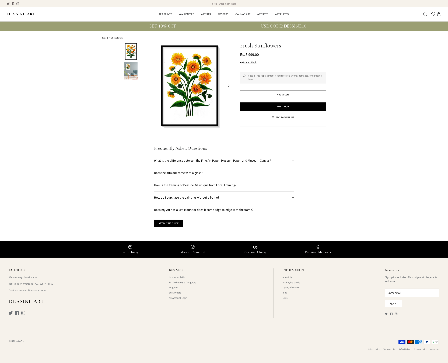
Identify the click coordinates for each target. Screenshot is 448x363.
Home (104, 38)
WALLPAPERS (186, 14)
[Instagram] (17, 3)
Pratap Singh (250, 62)
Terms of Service (290, 287)
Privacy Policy (374, 349)
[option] (189, 86)
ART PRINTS (165, 14)
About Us (287, 277)
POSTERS (223, 14)
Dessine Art (18, 341)
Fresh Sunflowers (116, 38)
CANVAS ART (242, 14)
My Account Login (178, 298)
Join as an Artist (177, 277)
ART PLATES (282, 14)
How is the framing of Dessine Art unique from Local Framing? (195, 185)
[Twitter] (8, 3)
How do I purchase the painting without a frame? (186, 197)
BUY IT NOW (283, 106)
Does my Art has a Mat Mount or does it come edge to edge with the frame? (203, 210)
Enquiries (173, 287)
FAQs (285, 298)
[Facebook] (13, 3)
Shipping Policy (420, 349)
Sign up (393, 303)
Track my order (389, 349)
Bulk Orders (175, 293)
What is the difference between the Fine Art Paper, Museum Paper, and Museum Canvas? (212, 160)
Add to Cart (283, 94)
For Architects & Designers (182, 282)
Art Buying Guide (291, 282)
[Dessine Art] (21, 14)
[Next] (228, 85)
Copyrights (434, 349)
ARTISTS (206, 14)
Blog (284, 293)
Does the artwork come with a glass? (178, 173)
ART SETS (262, 14)
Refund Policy (404, 349)
